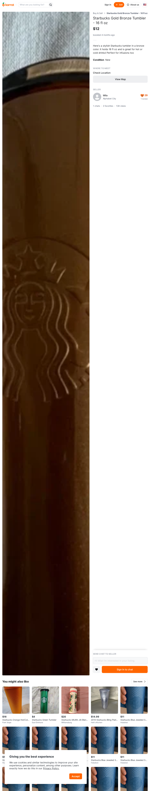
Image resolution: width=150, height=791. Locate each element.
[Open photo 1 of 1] (46, 343)
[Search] (50, 5)
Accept (76, 776)
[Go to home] (8, 4)
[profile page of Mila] (97, 97)
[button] (140, 681)
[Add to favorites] (96, 669)
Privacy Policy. (51, 768)
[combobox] (33, 4)
